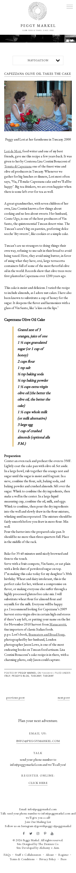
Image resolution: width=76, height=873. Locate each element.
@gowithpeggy (43, 826)
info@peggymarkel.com (38, 741)
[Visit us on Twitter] (31, 833)
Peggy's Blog (20, 675)
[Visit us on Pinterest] (45, 833)
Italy (7, 675)
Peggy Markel (27, 672)
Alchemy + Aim (49, 848)
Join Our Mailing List (38, 822)
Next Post (64, 697)
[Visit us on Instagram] (38, 833)
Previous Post (15, 697)
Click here (38, 783)
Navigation (38, 60)
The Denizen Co (48, 844)
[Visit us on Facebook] (24, 833)
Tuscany (36, 675)
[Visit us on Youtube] (52, 833)
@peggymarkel (62, 826)
